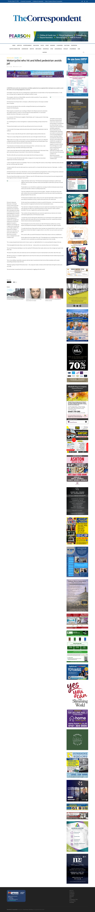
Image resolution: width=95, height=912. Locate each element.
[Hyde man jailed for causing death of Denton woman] (54, 293)
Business (52, 45)
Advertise (71, 896)
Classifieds (60, 45)
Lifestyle (19, 45)
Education (36, 45)
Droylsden (38, 48)
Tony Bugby (10, 66)
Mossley (65, 48)
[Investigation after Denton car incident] (16, 293)
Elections (67, 45)
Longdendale (58, 48)
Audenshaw (25, 48)
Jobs (79, 48)
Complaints (71, 893)
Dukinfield (46, 48)
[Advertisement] (35, 83)
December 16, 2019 (18, 66)
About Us (71, 890)
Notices (45, 52)
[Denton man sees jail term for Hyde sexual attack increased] (35, 293)
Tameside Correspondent (12, 909)
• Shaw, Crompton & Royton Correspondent (53, 1)
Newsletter (71, 895)
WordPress (31, 909)
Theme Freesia (25, 909)
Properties (74, 45)
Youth (42, 45)
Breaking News (10, 57)
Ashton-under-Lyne (14, 48)
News (13, 45)
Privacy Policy (72, 900)
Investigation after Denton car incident (15, 299)
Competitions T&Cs (73, 899)
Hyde (51, 48)
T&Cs (70, 898)
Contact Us (71, 892)
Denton (32, 48)
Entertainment (27, 45)
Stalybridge (73, 48)
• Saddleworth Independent (37, 1)
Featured (16, 57)
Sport (47, 45)
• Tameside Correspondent (25, 1)
